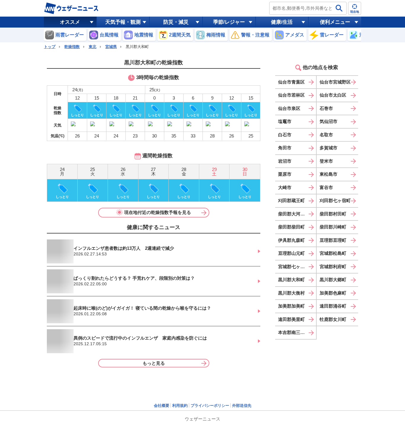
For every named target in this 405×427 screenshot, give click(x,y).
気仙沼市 (328, 121)
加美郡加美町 (291, 305)
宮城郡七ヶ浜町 (293, 266)
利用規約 (180, 405)
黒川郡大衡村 (291, 292)
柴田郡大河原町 (293, 213)
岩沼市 (284, 161)
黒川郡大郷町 (333, 279)
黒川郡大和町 (291, 279)
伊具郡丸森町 (291, 240)
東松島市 (328, 174)
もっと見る (154, 363)
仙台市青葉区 (291, 81)
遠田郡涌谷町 (333, 305)
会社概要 (161, 405)
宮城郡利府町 (333, 266)
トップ (49, 46)
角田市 (284, 147)
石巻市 (326, 108)
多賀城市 (328, 147)
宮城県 (111, 46)
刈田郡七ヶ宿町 (335, 200)
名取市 (326, 134)
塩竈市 (284, 121)
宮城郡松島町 (333, 253)
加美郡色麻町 (333, 292)
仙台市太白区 (333, 94)
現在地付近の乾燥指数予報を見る (157, 212)
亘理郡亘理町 (333, 240)
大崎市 (284, 187)
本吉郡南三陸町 (293, 332)
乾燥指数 (72, 46)
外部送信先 (241, 405)
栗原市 (284, 174)
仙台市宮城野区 (335, 81)
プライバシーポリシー (210, 405)
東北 (92, 46)
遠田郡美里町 (291, 319)
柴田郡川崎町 (333, 226)
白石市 (284, 134)
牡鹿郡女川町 (333, 319)
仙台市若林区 (291, 94)
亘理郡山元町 (291, 253)
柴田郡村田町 (333, 213)
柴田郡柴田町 (291, 226)
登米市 (326, 161)
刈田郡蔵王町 (291, 200)
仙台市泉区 (289, 108)
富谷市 (326, 187)
